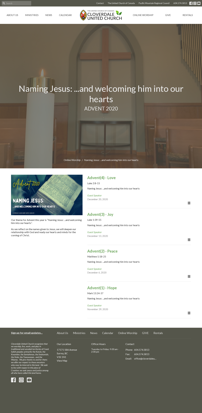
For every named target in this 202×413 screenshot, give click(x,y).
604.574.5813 (180, 3)
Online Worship (143, 15)
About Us (12, 15)
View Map (62, 360)
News (48, 15)
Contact (100, 3)
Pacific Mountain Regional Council (154, 3)
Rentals (188, 15)
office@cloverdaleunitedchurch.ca (145, 358)
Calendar (65, 15)
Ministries (32, 15)
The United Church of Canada (121, 3)
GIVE (168, 15)
